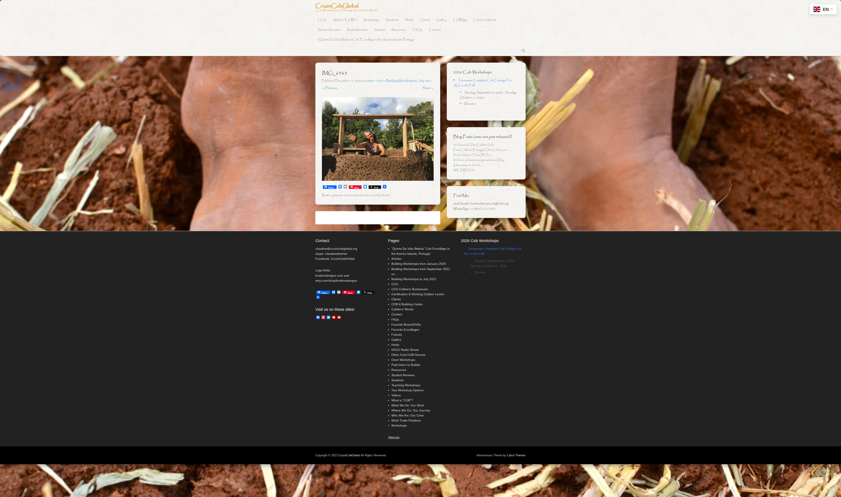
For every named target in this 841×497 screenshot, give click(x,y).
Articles (379, 30)
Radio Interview (357, 30)
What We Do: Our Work (407, 405)
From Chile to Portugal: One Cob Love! (480, 150)
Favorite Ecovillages (405, 329)
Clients (425, 20)
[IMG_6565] (378, 139)
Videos (396, 395)
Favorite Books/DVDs (406, 324)
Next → (428, 88)
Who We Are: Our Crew (407, 415)
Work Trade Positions (406, 420)
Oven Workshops (403, 360)
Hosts (409, 20)
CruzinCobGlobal (337, 6)
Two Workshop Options (407, 390)
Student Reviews (329, 30)
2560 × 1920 (374, 80)
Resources (399, 30)
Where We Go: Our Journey (410, 410)
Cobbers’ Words (484, 20)
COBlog (459, 20)
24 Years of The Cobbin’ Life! (473, 144)
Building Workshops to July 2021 (408, 80)
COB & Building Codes (406, 304)
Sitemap (393, 437)
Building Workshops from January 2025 (418, 263)
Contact (435, 30)
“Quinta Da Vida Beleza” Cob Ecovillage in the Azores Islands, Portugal (366, 39)
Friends (396, 334)
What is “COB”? (345, 20)
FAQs (417, 30)
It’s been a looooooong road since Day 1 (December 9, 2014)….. (479, 162)
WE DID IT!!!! (463, 170)
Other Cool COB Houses (408, 355)
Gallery (441, 20)
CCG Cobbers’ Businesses (409, 289)
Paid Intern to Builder (405, 365)
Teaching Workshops (405, 385)
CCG (322, 20)
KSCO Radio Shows (405, 349)
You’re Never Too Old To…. (473, 155)
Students (391, 20)
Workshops (371, 20)
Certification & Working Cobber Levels (417, 294)
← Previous (329, 88)
